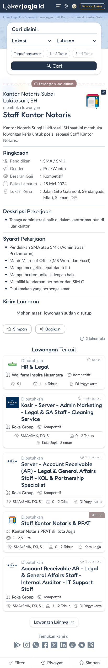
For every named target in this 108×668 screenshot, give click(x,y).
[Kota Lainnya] (66, 6)
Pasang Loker (92, 6)
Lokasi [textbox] (19, 40)
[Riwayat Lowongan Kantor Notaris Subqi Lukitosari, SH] (93, 110)
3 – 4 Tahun (84, 53)
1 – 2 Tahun (58, 53)
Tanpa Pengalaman (27, 53)
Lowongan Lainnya (51, 622)
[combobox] (31, 41)
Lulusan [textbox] (65, 40)
